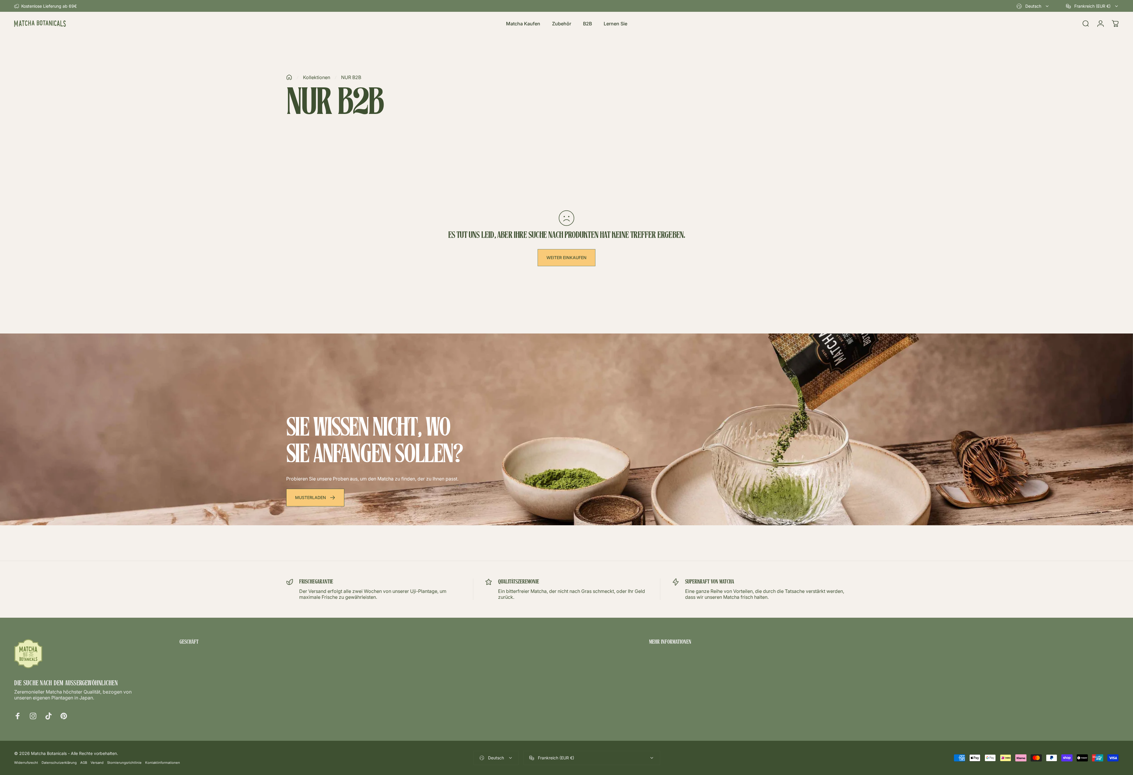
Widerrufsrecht (26, 763)
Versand (97, 763)
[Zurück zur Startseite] (289, 77)
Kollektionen (316, 77)
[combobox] (1033, 6)
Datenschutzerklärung (59, 763)
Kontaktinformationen (162, 763)
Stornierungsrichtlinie (124, 763)
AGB (83, 763)
